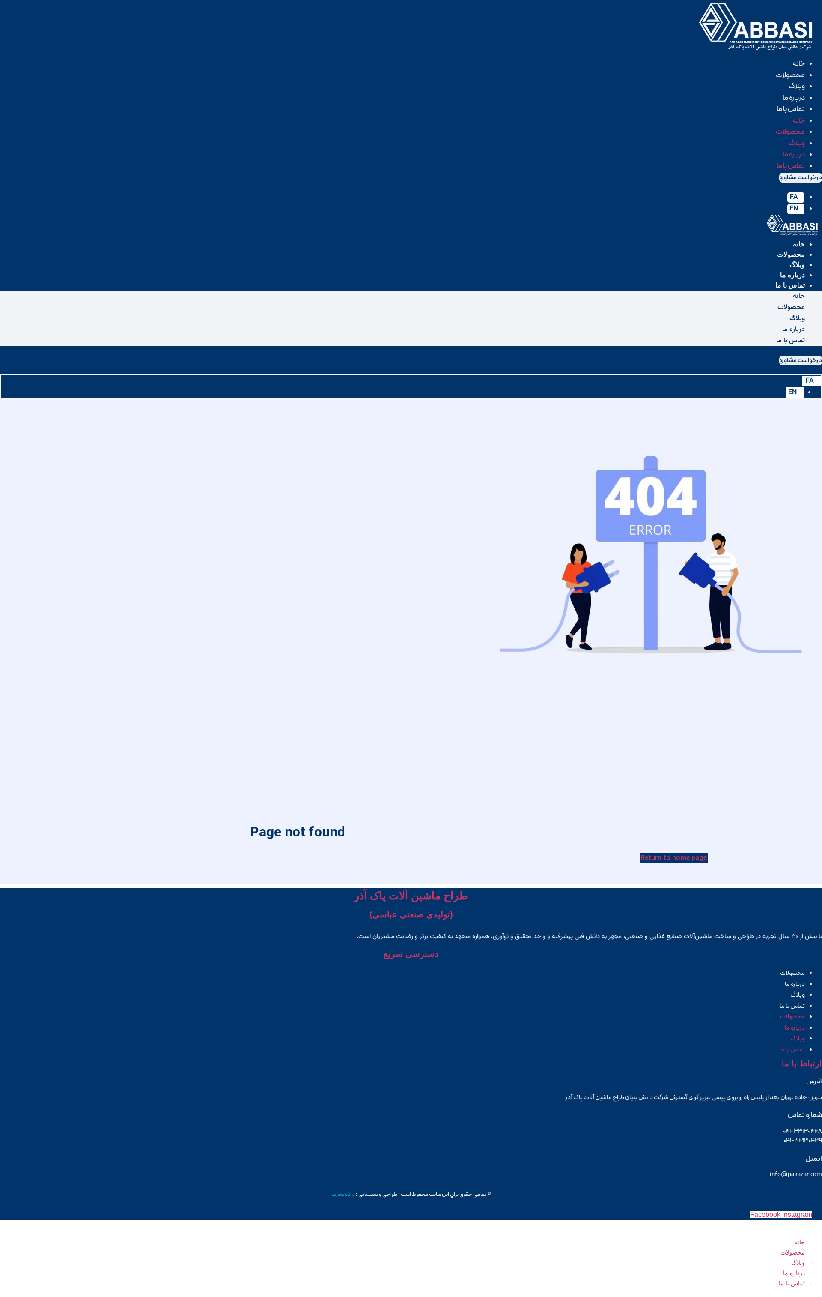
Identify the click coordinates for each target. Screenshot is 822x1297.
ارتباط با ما (802, 1063)
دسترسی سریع (411, 954)
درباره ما (794, 98)
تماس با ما (791, 109)
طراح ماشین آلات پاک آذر (411, 896)
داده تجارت (343, 1194)
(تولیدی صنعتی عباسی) (411, 914)
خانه (798, 63)
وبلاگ (797, 86)
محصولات (790, 75)
